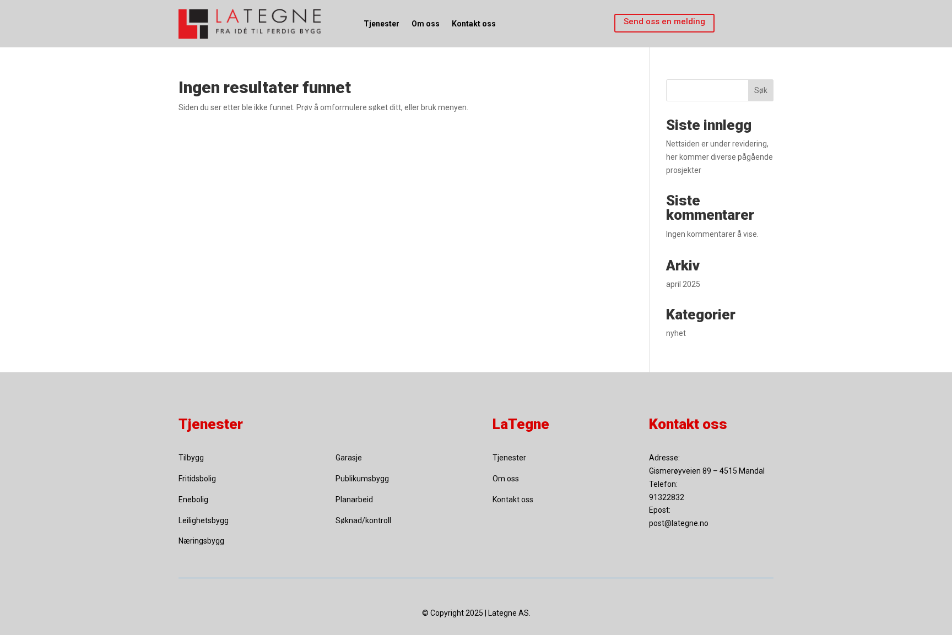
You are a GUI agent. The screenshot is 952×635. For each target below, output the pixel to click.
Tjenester (381, 23)
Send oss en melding (664, 21)
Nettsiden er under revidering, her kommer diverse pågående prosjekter (719, 157)
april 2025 (683, 284)
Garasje (349, 457)
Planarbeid (354, 499)
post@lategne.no (678, 523)
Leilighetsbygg (203, 520)
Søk (760, 90)
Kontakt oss (474, 23)
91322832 (666, 497)
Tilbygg (191, 457)
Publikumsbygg (362, 478)
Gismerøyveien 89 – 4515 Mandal (707, 470)
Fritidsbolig (197, 478)
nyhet (676, 333)
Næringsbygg (201, 540)
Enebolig (193, 499)
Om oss (426, 23)
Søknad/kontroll (363, 520)
